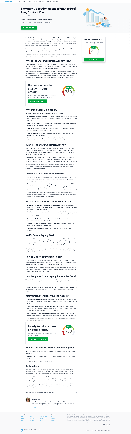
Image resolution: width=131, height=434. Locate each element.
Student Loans (43, 418)
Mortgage (32, 418)
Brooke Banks (36, 399)
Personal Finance (43, 416)
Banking (22, 418)
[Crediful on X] (107, 424)
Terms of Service (89, 430)
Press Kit (53, 420)
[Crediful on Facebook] (104, 424)
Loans (31, 422)
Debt (22, 420)
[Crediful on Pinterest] (109, 424)
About (52, 416)
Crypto (41, 420)
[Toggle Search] (125, 1)
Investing (32, 420)
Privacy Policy (97, 430)
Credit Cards (23, 422)
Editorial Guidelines (55, 422)
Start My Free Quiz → (29, 27)
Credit (22, 416)
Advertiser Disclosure (105, 430)
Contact (53, 418)
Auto (31, 416)
